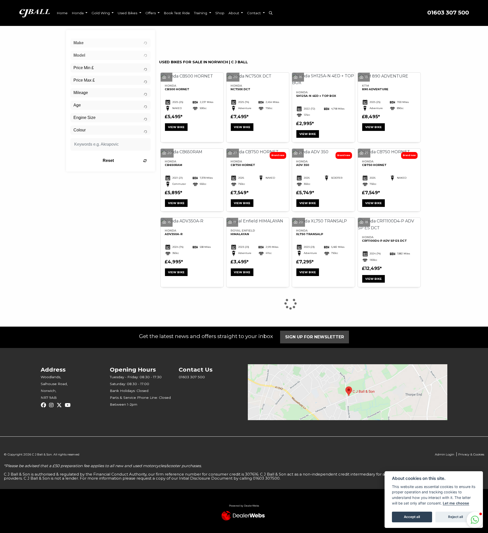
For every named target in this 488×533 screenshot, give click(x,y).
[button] (475, 520)
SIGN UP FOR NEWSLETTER (314, 336)
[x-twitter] (60, 405)
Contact (254, 13)
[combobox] (110, 43)
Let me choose (456, 503)
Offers (151, 13)
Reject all (455, 517)
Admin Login (444, 454)
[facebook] (45, 405)
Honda (78, 13)
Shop (219, 13)
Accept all (412, 517)
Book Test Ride (177, 13)
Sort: (167, 35)
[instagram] (52, 405)
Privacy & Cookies (471, 454)
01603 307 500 (448, 12)
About (234, 13)
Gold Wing (101, 13)
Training (201, 13)
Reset (108, 160)
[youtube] (69, 405)
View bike (176, 127)
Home (62, 13)
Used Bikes (128, 13)
